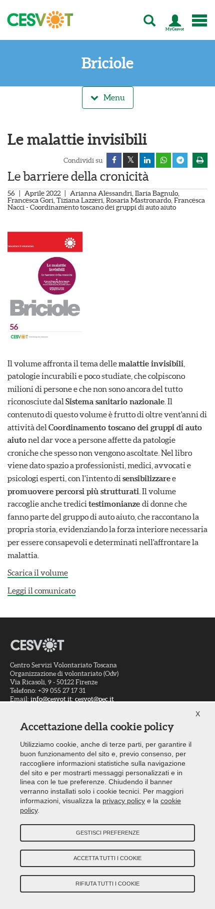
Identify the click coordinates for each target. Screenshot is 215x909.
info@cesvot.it (51, 699)
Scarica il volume (38, 572)
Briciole (108, 63)
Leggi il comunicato (42, 590)
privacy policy (123, 801)
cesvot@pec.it (94, 699)
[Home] (37, 20)
